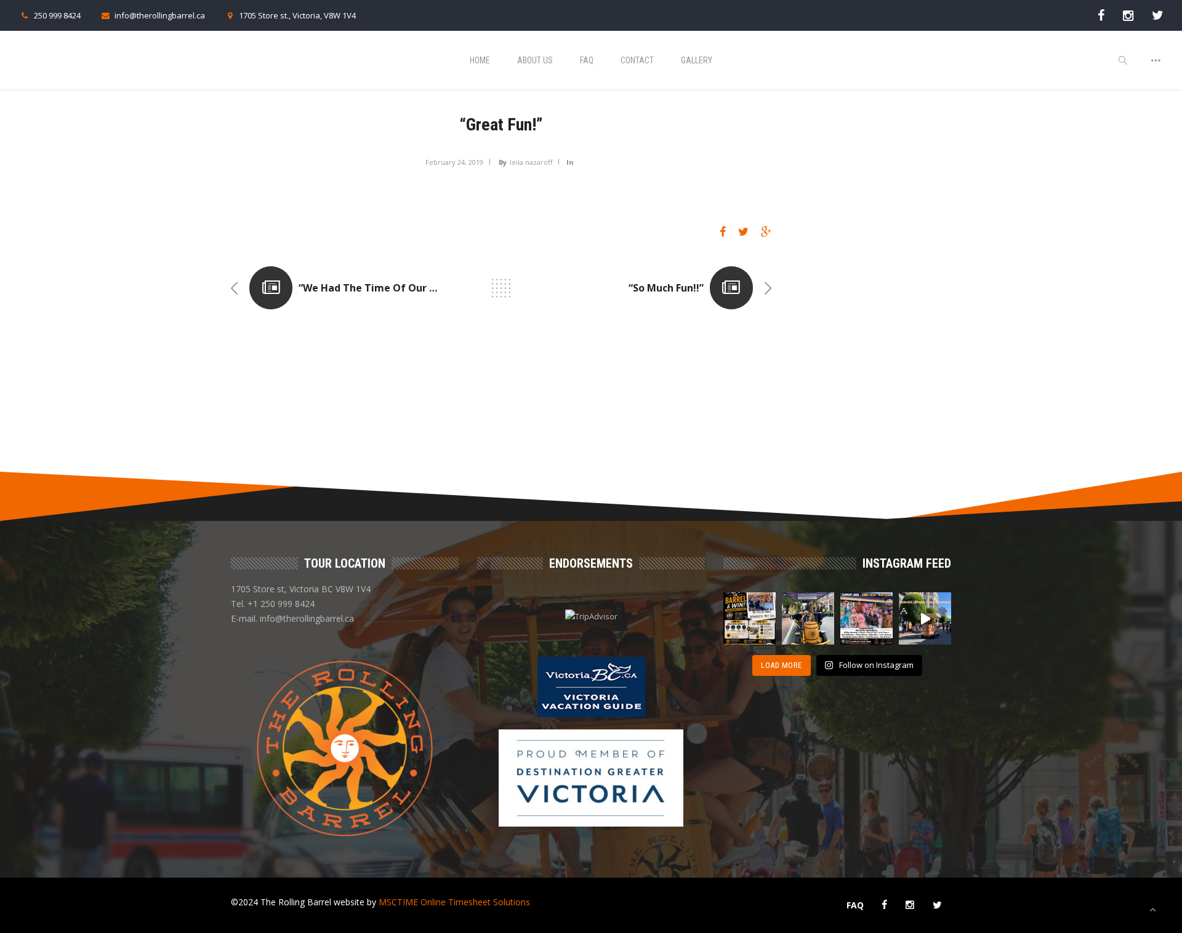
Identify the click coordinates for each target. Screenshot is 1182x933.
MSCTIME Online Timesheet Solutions (454, 902)
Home (480, 60)
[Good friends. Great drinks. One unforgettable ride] (808, 618)
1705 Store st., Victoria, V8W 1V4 (297, 15)
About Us (535, 60)
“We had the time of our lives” (379, 288)
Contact (637, 60)
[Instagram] (1128, 15)
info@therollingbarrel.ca (160, 15)
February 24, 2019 (454, 162)
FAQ (586, 60)
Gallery (696, 60)
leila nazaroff (531, 162)
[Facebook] (1101, 15)
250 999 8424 (57, 15)
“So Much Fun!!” (666, 288)
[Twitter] (1158, 15)
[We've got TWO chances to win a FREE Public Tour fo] (749, 618)
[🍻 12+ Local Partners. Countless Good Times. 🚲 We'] (866, 618)
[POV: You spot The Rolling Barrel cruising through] (925, 618)
